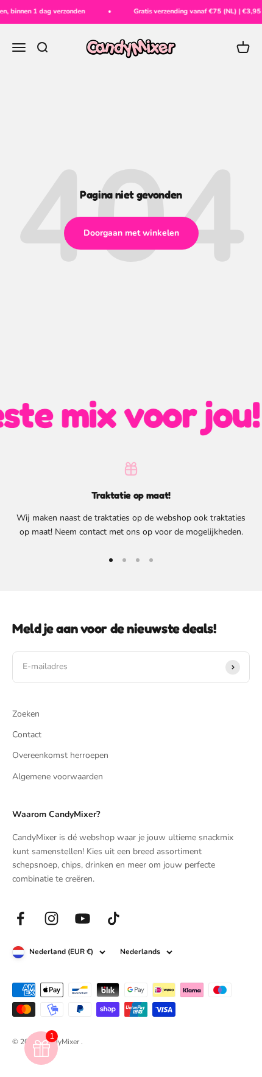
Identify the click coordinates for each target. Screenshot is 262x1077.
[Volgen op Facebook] (20, 918)
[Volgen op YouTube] (82, 918)
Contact (26, 734)
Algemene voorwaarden (57, 776)
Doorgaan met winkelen (131, 233)
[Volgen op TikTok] (113, 918)
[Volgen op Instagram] (51, 918)
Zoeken (26, 714)
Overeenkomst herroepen (60, 755)
